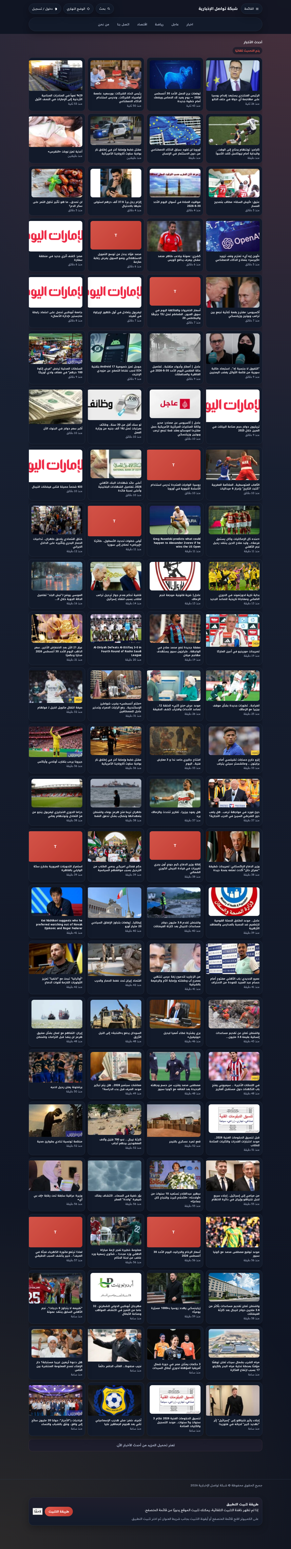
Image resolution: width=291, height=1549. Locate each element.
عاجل (175, 24)
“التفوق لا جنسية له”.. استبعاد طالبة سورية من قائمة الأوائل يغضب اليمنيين (235, 370)
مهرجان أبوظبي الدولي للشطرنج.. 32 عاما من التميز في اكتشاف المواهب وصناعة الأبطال (117, 1310)
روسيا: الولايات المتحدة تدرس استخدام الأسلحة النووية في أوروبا (176, 486)
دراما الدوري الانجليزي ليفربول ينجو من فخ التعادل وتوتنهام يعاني (57, 814)
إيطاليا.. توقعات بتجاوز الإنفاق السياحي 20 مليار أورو (116, 924)
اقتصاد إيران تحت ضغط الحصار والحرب (118, 980)
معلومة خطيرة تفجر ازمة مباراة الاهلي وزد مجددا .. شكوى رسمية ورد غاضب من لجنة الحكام (116, 1254)
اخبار (189, 24)
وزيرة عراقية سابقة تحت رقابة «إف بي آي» (58, 1197)
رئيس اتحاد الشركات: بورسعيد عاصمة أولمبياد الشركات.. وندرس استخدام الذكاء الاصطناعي (117, 97)
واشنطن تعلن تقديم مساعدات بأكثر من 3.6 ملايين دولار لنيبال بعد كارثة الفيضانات (234, 1310)
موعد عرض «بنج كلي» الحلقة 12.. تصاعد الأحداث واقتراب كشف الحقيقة (177, 707)
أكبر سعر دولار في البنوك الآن (62, 428)
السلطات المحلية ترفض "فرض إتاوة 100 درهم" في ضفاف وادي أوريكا (59, 370)
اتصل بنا (123, 24)
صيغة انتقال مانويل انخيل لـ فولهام (59, 707)
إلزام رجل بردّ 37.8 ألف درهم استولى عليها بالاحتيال (117, 204)
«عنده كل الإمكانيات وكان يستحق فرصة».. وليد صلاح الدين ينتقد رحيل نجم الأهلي (236, 542)
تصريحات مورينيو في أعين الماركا (238, 651)
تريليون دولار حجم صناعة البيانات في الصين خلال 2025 (236, 428)
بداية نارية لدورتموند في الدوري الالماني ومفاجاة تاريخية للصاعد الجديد (235, 597)
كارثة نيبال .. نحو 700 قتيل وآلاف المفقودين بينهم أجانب (120, 1141)
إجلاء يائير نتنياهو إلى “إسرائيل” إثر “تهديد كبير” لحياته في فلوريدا (237, 1422)
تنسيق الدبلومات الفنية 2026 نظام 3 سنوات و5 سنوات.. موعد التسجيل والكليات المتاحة (177, 1422)
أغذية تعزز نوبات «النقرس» (65, 151)
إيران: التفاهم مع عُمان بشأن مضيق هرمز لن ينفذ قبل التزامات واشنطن (59, 1035)
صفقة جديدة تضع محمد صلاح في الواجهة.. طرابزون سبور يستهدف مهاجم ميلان (179, 651)
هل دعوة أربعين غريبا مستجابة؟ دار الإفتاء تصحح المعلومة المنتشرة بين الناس (59, 1366)
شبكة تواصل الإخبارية (218, 8)
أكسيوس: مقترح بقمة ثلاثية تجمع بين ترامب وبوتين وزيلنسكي (235, 314)
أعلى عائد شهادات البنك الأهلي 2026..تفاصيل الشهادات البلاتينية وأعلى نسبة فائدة (119, 486)
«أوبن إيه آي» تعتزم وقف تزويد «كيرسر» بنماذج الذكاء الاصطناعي (237, 258)
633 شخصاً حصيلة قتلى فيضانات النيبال (57, 486)
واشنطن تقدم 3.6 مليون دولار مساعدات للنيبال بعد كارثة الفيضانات (177, 924)
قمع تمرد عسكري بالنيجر (185, 1141)
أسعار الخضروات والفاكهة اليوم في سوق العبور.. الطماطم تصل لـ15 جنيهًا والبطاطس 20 (176, 314)
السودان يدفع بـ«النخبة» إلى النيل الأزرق (120, 1035)
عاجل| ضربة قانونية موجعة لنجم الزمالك (180, 597)
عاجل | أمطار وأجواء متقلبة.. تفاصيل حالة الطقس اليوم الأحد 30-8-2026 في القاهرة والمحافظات (175, 370)
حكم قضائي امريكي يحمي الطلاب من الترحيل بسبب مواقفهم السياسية (117, 868)
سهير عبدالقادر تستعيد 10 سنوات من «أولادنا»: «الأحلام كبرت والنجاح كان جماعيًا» (176, 1197)
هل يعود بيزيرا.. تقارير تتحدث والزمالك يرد (176, 814)
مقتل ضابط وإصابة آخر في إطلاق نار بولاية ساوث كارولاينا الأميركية (118, 151)
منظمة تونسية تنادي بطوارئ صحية (59, 1141)
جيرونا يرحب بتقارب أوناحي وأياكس (59, 761)
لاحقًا (37, 1511)
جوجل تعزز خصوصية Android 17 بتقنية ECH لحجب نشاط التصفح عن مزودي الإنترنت (116, 370)
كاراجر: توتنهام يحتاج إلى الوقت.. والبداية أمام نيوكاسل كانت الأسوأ (238, 151)
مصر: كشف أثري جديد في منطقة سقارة (60, 258)
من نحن (103, 24)
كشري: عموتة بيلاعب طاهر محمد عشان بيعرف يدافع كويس (179, 258)
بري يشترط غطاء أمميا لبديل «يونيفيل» (182, 1035)
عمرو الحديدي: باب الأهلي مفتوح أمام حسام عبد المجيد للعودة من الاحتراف (235, 980)
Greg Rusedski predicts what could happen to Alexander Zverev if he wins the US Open (177, 542)
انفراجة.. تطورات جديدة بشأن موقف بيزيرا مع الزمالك (236, 707)
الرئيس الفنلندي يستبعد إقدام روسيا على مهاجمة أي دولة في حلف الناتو (236, 97)
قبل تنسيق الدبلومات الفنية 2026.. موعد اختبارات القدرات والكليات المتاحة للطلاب (234, 1141)
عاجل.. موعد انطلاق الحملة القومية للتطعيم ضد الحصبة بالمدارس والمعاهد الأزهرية (234, 924)
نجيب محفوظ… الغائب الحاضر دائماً (119, 1366)
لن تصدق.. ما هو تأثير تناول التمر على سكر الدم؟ (57, 204)
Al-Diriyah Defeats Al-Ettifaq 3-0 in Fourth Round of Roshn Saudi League (117, 651)
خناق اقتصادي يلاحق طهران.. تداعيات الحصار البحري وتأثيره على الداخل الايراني (57, 542)
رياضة (159, 24)
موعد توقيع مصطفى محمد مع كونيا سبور (236, 1254)
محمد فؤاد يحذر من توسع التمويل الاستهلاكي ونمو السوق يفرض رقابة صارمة (117, 258)
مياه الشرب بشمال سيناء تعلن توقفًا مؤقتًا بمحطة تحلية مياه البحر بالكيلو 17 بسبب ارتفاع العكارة (236, 1366)
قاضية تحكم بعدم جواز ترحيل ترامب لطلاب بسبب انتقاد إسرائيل (119, 597)
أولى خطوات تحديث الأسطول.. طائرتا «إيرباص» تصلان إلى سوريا (117, 542)
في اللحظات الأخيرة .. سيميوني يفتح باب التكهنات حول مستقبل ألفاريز (236, 1087)
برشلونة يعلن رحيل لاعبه (66, 1087)
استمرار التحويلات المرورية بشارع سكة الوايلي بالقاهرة (57, 868)
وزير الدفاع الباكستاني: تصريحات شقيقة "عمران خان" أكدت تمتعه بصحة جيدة (234, 868)
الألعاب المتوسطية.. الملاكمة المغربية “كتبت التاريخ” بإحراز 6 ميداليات (236, 486)
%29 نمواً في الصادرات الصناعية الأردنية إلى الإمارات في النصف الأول (58, 97)
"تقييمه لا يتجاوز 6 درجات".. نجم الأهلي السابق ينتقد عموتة (61, 1310)
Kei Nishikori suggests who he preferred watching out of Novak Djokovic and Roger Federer (59, 924)
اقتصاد (142, 24)
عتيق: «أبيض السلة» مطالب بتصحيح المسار (237, 204)
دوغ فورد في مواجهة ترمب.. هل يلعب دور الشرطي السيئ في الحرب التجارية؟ (234, 814)
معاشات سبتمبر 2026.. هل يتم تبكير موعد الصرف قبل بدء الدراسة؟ (118, 1087)
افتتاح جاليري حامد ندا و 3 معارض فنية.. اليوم (178, 761)
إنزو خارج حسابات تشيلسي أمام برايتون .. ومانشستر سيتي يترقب (238, 761)
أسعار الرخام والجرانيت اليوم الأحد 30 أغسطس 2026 (177, 1254)
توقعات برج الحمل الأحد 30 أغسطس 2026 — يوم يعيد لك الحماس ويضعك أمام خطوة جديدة (177, 97)
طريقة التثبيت (58, 1511)
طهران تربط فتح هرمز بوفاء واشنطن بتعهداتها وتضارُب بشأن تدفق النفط (117, 814)
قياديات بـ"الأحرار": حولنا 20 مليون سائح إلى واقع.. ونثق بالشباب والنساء (56, 1422)
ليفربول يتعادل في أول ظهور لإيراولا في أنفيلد (117, 314)
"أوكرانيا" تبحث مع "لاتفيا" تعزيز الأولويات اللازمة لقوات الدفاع (62, 980)
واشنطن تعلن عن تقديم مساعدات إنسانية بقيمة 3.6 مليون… (238, 1035)
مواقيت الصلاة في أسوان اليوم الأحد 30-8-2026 (177, 204)
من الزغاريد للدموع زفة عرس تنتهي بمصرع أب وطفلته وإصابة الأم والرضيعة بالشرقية (176, 980)
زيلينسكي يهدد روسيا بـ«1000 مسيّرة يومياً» (176, 1310)
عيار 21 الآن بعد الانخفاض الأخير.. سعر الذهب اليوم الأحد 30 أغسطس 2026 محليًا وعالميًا (58, 651)
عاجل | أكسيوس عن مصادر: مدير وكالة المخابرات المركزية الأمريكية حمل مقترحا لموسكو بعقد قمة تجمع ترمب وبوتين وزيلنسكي (176, 428)
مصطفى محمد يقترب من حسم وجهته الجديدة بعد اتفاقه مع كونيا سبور (176, 1087)
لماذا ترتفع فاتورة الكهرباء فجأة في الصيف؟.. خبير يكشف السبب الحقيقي (58, 1254)
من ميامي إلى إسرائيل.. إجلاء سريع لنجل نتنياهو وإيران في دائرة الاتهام (236, 1197)
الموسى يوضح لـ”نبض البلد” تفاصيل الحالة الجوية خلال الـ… (59, 597)
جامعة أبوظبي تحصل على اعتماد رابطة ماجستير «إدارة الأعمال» (57, 314)
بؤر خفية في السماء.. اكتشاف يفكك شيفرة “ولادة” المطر (118, 1197)
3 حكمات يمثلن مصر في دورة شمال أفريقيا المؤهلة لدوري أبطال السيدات (176, 1366)
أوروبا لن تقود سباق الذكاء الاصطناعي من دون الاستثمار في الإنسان (176, 151)
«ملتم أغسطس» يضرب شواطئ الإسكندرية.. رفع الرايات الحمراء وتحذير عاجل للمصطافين (116, 707)
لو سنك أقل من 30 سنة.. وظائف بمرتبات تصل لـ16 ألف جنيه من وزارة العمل (118, 428)
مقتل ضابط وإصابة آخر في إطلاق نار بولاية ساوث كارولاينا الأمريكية (118, 761)
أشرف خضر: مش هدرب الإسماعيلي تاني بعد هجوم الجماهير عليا (118, 1422)
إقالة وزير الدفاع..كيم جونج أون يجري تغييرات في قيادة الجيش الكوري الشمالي (177, 868)
